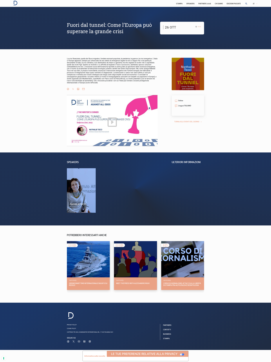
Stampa (179, 4)
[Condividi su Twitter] (73, 89)
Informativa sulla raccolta (94, 356)
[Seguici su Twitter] (73, 341)
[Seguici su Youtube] (79, 341)
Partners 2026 (204, 4)
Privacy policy (72, 325)
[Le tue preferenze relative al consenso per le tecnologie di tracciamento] (4, 358)
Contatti (167, 330)
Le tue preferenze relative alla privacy (144, 354)
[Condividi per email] (83, 89)
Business (167, 334)
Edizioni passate (234, 4)
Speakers (190, 4)
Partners (167, 325)
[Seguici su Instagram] (89, 341)
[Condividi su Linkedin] (78, 89)
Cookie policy (71, 328)
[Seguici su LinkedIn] (84, 341)
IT (253, 4)
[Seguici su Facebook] (68, 341)
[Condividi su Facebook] (68, 89)
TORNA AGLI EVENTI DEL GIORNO (186, 122)
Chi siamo (219, 4)
